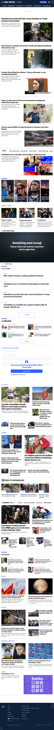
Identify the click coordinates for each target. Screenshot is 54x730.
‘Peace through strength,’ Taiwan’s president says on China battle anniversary (45, 632)
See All (27, 341)
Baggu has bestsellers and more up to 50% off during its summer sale (16, 327)
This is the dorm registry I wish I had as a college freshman (43, 334)
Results (51, 151)
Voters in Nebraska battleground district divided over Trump (9, 495)
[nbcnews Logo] (3, 706)
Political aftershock (25, 220)
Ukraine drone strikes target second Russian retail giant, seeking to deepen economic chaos (13, 630)
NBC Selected (24, 718)
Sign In (24, 374)
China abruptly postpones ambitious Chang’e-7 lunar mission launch (12, 597)
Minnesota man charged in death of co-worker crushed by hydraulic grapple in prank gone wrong (46, 414)
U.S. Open (20, 502)
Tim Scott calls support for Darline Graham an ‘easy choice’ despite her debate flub (11, 451)
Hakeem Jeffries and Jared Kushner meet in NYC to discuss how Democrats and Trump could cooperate (11, 460)
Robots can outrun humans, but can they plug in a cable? (39, 661)
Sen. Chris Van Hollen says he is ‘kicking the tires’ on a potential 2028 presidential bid (18, 472)
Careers (9, 712)
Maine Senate (24, 151)
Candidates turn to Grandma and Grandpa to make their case (23, 154)
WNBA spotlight (47, 502)
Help (9, 710)
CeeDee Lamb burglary (29, 502)
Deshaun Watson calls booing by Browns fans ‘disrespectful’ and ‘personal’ (46, 530)
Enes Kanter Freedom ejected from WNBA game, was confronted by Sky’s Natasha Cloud (15, 527)
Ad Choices (10, 714)
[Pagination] (46, 482)
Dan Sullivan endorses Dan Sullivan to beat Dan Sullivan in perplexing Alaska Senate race (38, 457)
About (9, 706)
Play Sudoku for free (7, 674)
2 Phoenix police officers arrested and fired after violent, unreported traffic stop (18, 425)
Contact (9, 708)
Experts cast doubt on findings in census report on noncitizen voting (38, 471)
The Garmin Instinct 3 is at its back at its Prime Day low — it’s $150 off (16, 335)
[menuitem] (19, 2)
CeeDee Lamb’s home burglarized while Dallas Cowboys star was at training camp (30, 542)
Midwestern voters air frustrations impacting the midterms (45, 496)
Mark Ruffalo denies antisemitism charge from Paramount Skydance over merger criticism (12, 662)
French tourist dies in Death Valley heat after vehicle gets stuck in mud (41, 403)
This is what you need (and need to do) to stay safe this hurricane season (43, 327)
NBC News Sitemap (25, 710)
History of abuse (6, 220)
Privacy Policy (11, 716)
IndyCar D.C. (39, 502)
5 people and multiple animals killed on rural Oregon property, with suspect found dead (13, 406)
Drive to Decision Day (14, 151)
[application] (38, 138)
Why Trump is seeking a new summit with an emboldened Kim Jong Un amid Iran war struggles (46, 623)
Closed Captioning (25, 712)
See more (27, 314)
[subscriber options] (49, 2)
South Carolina (33, 151)
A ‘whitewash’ (41, 220)
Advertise (24, 716)
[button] (38, 138)
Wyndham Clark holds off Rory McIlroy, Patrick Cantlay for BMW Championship (13, 543)
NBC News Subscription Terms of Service (30, 708)
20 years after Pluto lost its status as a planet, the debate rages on (40, 597)
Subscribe (24, 714)
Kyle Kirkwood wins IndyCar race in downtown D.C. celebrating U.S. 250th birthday (42, 521)
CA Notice (10, 720)
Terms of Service (25, 706)
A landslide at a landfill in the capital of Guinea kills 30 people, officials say (25, 305)
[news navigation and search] (52, 2)
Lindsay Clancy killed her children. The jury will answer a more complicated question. (23, 73)
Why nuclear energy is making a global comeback (23, 275)
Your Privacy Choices (14, 718)
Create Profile (27, 371)
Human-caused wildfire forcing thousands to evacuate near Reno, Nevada (25, 128)
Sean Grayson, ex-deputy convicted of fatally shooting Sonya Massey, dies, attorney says (26, 47)
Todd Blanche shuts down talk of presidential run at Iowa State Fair (28, 495)
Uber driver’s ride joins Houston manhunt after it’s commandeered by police (43, 424)
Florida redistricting (43, 151)
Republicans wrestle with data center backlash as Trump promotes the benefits (24, 19)
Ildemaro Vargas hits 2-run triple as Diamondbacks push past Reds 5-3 (48, 543)
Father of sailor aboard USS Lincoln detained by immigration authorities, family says (23, 101)
